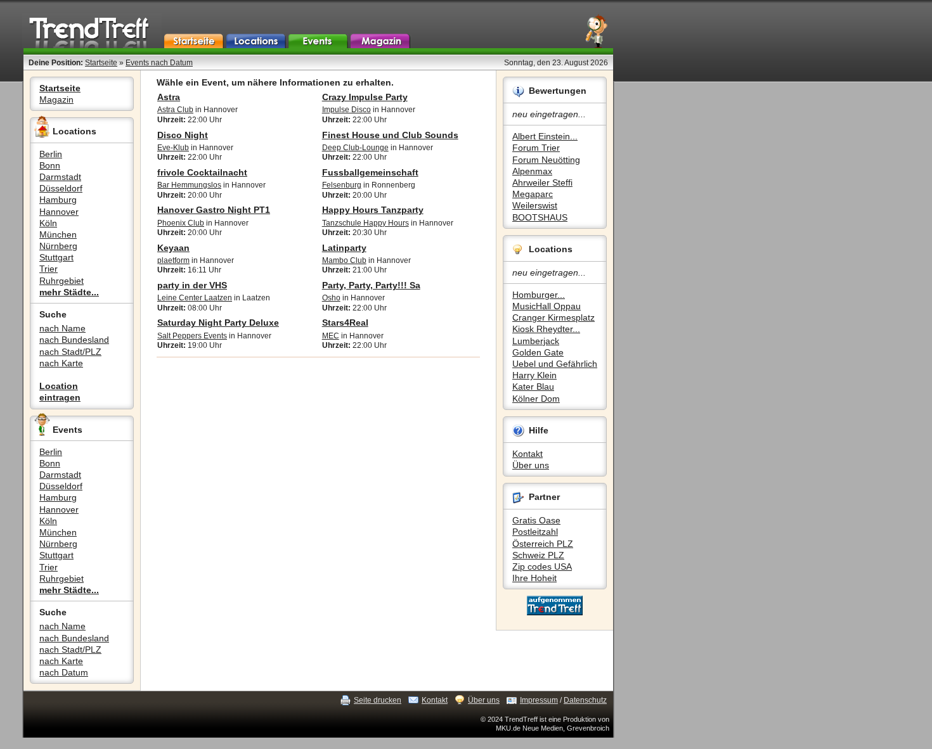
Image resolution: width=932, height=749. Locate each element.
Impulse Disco (346, 109)
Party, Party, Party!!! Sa (371, 285)
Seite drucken (377, 700)
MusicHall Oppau (546, 306)
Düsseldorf (60, 188)
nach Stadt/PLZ (70, 352)
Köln (48, 223)
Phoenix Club (180, 223)
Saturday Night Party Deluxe (218, 322)
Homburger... (538, 295)
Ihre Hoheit (534, 578)
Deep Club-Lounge (355, 147)
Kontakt (527, 454)
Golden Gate (538, 352)
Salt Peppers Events (192, 335)
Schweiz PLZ (538, 555)
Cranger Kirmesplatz (553, 317)
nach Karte (61, 363)
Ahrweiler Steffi (542, 182)
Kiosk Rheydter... (546, 329)
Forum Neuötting (546, 160)
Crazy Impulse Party (365, 97)
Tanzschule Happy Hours (365, 223)
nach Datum (63, 672)
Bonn (49, 165)
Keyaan (173, 248)
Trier (48, 269)
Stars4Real (345, 322)
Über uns (530, 465)
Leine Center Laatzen (194, 297)
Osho (331, 297)
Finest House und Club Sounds (390, 135)
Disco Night (182, 135)
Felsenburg (341, 185)
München (58, 234)
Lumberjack (535, 341)
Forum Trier (536, 148)
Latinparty (344, 248)
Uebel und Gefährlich (554, 364)
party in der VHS (192, 285)
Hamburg (58, 200)
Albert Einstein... (545, 136)
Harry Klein (534, 375)
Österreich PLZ (542, 544)
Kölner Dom (536, 399)
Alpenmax (532, 171)
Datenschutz (585, 700)
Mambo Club (344, 260)
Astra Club (175, 109)
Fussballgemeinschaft (370, 172)
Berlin (50, 154)
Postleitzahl (535, 532)
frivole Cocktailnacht (202, 172)
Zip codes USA (542, 566)
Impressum (539, 700)
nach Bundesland (74, 340)
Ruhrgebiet (61, 281)
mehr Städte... (69, 292)
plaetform (173, 260)
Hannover (59, 212)
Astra (168, 97)
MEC (330, 335)
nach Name (62, 328)
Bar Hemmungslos (189, 185)
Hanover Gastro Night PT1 (213, 210)
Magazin (56, 99)
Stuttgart (56, 257)
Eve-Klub (173, 147)
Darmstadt (60, 177)
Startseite (101, 62)
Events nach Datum (159, 62)
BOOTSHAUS (539, 217)
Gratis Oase (536, 520)
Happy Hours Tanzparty (373, 210)
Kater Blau (533, 386)
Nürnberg (58, 246)
